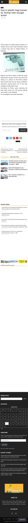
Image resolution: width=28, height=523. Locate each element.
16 (25, 418)
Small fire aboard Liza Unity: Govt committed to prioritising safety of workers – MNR (18, 162)
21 (18, 420)
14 (18, 418)
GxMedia (14, 521)
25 (6, 423)
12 (10, 418)
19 (10, 420)
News (2, 7)
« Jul (2, 428)
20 (14, 420)
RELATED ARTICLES (5, 157)
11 (6, 418)
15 (21, 418)
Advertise (9, 518)
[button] (26, 2)
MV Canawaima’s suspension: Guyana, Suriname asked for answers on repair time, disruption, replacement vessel (14, 226)
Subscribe (23, 130)
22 (21, 420)
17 (2, 420)
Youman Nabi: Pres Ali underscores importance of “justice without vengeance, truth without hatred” (14, 208)
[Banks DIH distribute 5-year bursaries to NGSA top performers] (4, 169)
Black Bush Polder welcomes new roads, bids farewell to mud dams (21, 150)
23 (25, 420)
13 (14, 418)
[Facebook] (12, 513)
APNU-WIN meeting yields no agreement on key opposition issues (12, 214)
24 (2, 423)
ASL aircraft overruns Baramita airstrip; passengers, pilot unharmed (14, 220)
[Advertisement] (14, 31)
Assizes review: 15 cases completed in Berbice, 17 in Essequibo (7, 150)
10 (2, 418)
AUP (13, 518)
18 (6, 420)
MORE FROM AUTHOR (14, 157)
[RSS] (16, 513)
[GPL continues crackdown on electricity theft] (4, 176)
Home (4, 518)
